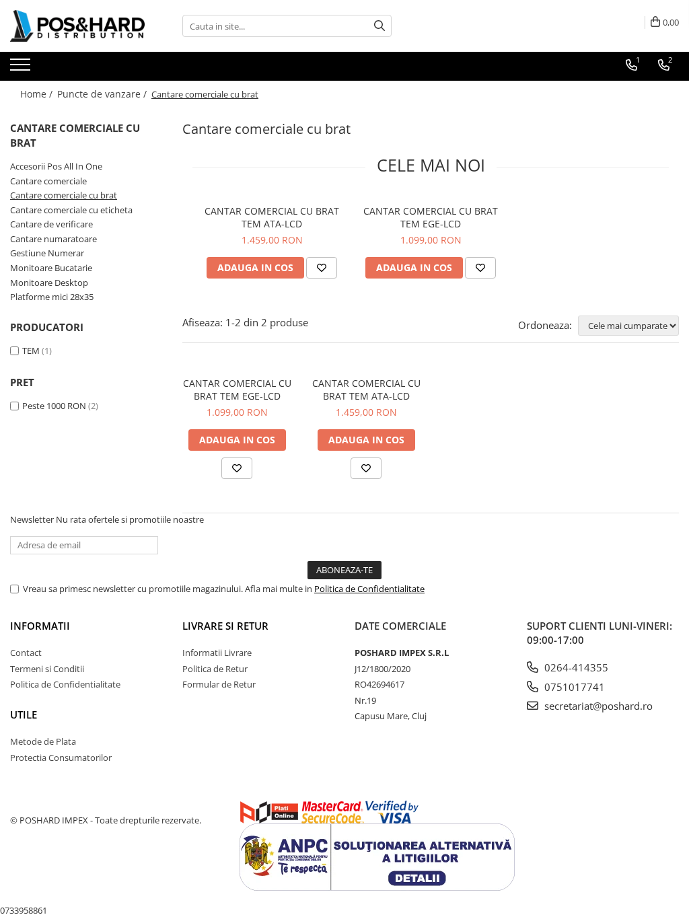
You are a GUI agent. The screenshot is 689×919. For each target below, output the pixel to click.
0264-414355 (575, 667)
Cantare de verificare (51, 224)
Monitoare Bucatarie (51, 268)
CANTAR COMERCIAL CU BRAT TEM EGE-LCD (430, 217)
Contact (26, 653)
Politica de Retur (215, 669)
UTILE (23, 714)
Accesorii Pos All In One (56, 166)
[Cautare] (379, 26)
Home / (37, 93)
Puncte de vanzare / (103, 93)
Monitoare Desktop (49, 283)
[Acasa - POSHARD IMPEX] (77, 26)
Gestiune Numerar (47, 253)
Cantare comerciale (48, 181)
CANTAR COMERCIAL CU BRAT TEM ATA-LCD (272, 217)
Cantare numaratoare (53, 239)
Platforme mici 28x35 (52, 297)
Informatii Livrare (217, 653)
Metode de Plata (43, 741)
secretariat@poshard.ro (597, 705)
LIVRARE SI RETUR (225, 625)
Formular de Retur (219, 684)
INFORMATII (40, 625)
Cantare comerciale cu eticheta (71, 210)
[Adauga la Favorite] (321, 268)
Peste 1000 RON (54, 406)
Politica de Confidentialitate (369, 589)
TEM (31, 350)
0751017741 (573, 687)
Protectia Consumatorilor (61, 757)
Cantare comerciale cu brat (63, 195)
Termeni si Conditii (47, 669)
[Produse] (22, 69)
